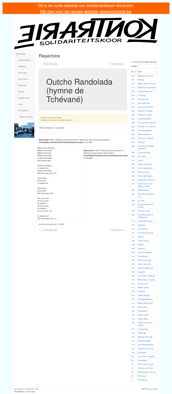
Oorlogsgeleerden (145, 299)
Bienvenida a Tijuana (146, 279)
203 (133, 134)
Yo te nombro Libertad (147, 122)
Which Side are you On (147, 83)
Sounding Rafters (145, 252)
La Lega (141, 200)
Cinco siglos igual (145, 176)
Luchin (140, 160)
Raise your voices (145, 164)
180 (133, 214)
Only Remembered (145, 344)
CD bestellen (23, 110)
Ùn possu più (143, 99)
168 (133, 244)
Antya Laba (142, 307)
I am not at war (144, 210)
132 (133, 322)
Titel (139, 71)
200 (133, 146)
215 (133, 87)
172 (133, 233)
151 (133, 287)
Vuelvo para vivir (144, 264)
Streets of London (145, 114)
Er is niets (142, 156)
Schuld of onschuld (145, 138)
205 (133, 126)
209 (133, 111)
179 (133, 221)
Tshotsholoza (143, 256)
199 (133, 152)
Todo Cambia (143, 240)
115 (133, 344)
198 (133, 156)
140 (133, 307)
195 (133, 168)
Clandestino (142, 311)
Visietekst (22, 66)
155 (133, 275)
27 (133, 376)
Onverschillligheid (145, 130)
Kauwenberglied (144, 340)
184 (133, 210)
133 (133, 318)
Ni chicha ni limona (145, 233)
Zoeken (134, 66)
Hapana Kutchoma (145, 268)
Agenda (21, 91)
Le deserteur (143, 329)
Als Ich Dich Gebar (145, 221)
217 (133, 83)
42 (133, 372)
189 (133, 190)
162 (133, 256)
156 (133, 272)
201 (133, 142)
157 (133, 268)
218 (133, 79)
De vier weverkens (145, 168)
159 (133, 264)
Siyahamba (142, 360)
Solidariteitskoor (24, 60)
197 (133, 160)
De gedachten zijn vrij (146, 372)
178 (133, 225)
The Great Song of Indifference (145, 215)
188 (133, 194)
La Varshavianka (144, 118)
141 (133, 303)
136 (133, 315)
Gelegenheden (24, 98)
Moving (141, 79)
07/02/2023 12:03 (32, 389)
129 (133, 337)
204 (133, 130)
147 (133, 295)
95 (133, 356)
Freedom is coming (145, 348)
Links (20, 104)
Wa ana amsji (143, 172)
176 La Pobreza (117, 64)
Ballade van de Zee (145, 75)
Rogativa (141, 225)
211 (133, 103)
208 (133, 114)
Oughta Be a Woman (146, 179)
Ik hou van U (143, 283)
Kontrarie (20, 53)
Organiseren (23, 79)
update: (21, 389)
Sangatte (141, 272)
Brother (141, 244)
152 (133, 283)
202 (133, 138)
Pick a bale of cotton (146, 364)
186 (133, 200)
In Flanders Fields (145, 275)
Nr (132, 71)
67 (133, 364)
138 (133, 311)
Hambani (141, 248)
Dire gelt (141, 142)
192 (133, 176)
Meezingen (22, 72)
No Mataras (142, 380)
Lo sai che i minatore (146, 356)
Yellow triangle (143, 295)
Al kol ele (141, 291)
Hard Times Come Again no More (145, 184)
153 (133, 279)
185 (133, 204)
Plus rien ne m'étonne (146, 126)
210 (133, 107)
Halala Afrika (143, 318)
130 (133, 333)
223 (133, 75)
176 (133, 229)
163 (133, 252)
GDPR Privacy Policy (149, 389)
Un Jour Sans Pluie (145, 107)
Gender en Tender (145, 111)
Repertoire (22, 85)
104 (133, 352)
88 (133, 360)
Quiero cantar (143, 315)
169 (133, 240)
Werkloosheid (143, 190)
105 (133, 348)
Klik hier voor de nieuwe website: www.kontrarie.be (85, 11)
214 (133, 91)
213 (133, 95)
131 (133, 329)
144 (133, 299)
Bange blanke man (145, 303)
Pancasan (142, 376)
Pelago (141, 333)
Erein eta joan (143, 260)
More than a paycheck (147, 87)
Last (16, 389)
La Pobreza (142, 229)
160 (133, 260)
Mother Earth (143, 287)
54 (133, 368)
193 (133, 172)
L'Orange (141, 95)
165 (133, 248)
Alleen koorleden (26, 117)
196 (133, 164)
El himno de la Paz (145, 368)
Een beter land (144, 103)
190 (133, 183)
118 (133, 340)
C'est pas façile (144, 152)
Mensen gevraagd (145, 337)
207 (133, 118)
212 (133, 99)
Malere (141, 236)
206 (133, 122)
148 (133, 291)
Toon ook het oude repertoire (145, 62)
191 (133, 179)
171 (133, 236)
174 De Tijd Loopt (49, 64)
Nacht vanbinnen (144, 134)
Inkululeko (142, 352)
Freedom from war (145, 91)
